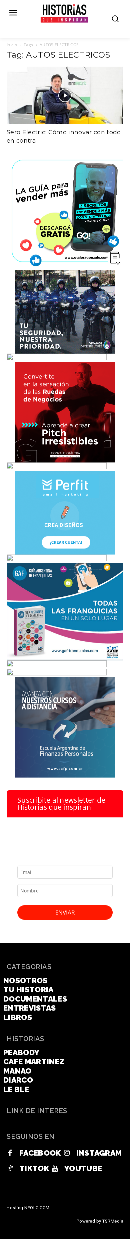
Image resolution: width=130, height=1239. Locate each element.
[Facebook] (10, 1153)
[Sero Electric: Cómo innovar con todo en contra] (65, 95)
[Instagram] (67, 1153)
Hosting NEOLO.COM (28, 1208)
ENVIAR (65, 912)
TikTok (34, 1168)
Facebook (40, 1152)
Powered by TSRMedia (100, 1221)
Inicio (12, 45)
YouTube (83, 1168)
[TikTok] (10, 1169)
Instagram (99, 1152)
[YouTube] (55, 1169)
